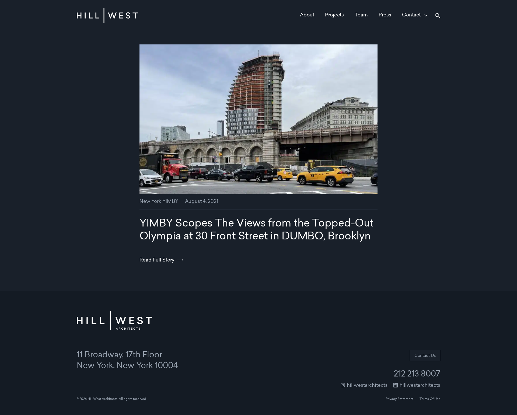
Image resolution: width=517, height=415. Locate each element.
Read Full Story (156, 260)
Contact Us (425, 356)
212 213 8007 (417, 375)
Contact (411, 15)
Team (361, 15)
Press (385, 15)
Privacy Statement (399, 399)
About (307, 15)
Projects (334, 15)
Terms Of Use (430, 399)
